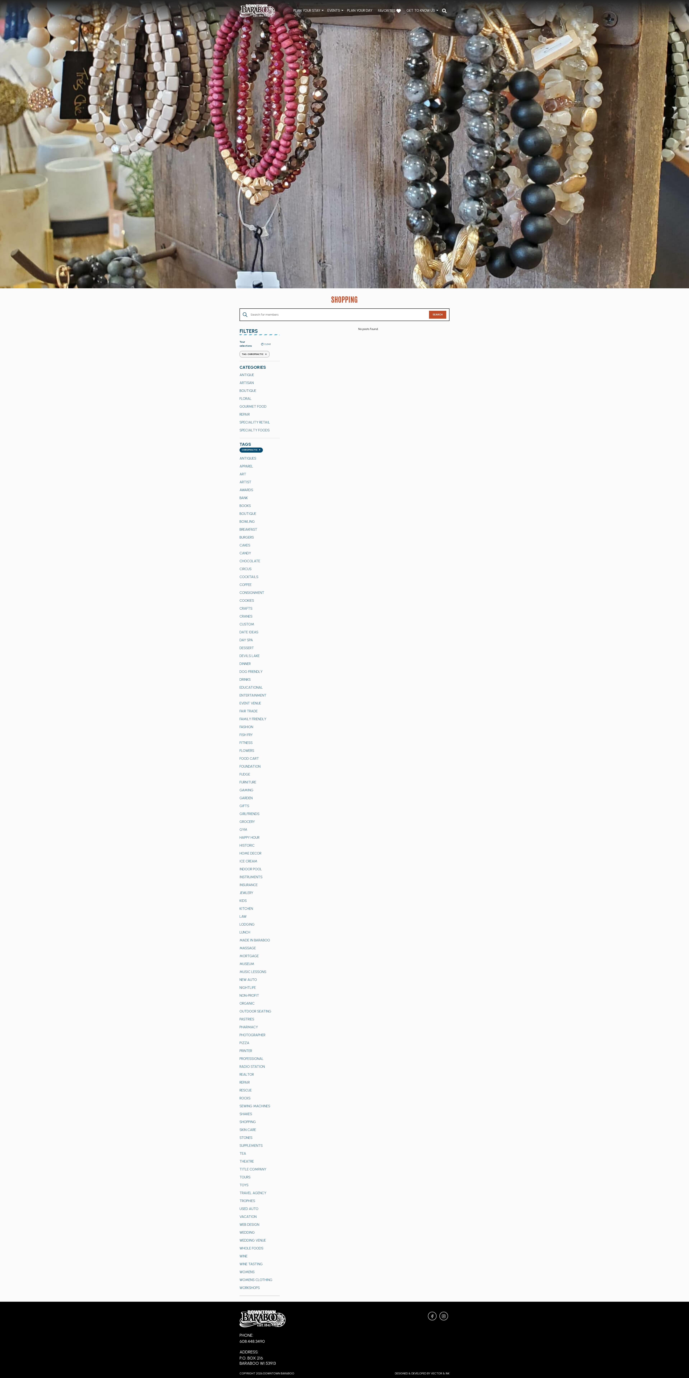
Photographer (252, 1035)
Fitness (246, 742)
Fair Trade (249, 711)
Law (243, 916)
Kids (243, 900)
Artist (245, 482)
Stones (246, 1137)
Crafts (246, 608)
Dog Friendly (251, 671)
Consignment (252, 592)
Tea (243, 1153)
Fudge (245, 774)
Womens (247, 1272)
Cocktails (249, 577)
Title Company (253, 1169)
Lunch (245, 932)
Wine (243, 1256)
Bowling (247, 521)
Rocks (245, 1098)
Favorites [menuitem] (387, 10)
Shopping (248, 1122)
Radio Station (252, 1066)
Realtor (247, 1074)
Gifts (244, 806)
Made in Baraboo (255, 940)
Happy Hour (249, 837)
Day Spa (246, 640)
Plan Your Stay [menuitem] (306, 10)
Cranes (246, 616)
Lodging (247, 924)
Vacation (248, 1216)
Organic (247, 1003)
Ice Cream (248, 861)
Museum (247, 964)
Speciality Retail (255, 422)
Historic (247, 845)
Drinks (245, 679)
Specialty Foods (255, 430)
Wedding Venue (253, 1240)
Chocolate (250, 561)
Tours (245, 1177)
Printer (246, 1051)
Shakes (246, 1114)
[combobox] (251, 450)
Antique (247, 375)
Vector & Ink (440, 1373)
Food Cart (249, 758)
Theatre (247, 1161)
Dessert (247, 648)
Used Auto (249, 1209)
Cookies (247, 600)
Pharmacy (249, 1027)
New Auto (248, 979)
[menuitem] (444, 11)
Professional (252, 1058)
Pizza (244, 1043)
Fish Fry (246, 735)
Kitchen (246, 908)
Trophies (247, 1201)
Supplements (251, 1145)
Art (243, 474)
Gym (243, 829)
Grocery (247, 821)
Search (438, 314)
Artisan (247, 383)
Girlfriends (249, 814)
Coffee (246, 584)
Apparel (246, 466)
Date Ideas (249, 632)
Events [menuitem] (333, 10)
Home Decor (250, 853)
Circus (246, 569)
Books (245, 506)
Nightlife (248, 987)
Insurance (249, 885)
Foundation (250, 766)
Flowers (247, 750)
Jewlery (246, 893)
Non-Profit (249, 995)
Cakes (245, 545)
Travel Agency (253, 1193)
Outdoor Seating (255, 1011)
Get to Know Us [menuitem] (421, 10)
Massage (248, 948)
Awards (246, 490)
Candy (245, 553)
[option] (260, 374)
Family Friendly (253, 719)
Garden (246, 798)
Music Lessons (253, 972)
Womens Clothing (256, 1280)
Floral (246, 398)
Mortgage (249, 956)
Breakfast (248, 529)
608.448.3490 (252, 1341)
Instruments (251, 877)
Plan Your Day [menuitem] (359, 10)
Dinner (245, 663)
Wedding (247, 1232)
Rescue (246, 1090)
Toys (244, 1185)
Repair (245, 414)
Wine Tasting (251, 1264)
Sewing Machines (255, 1106)
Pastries (247, 1019)
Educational (251, 687)
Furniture (248, 782)
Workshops (250, 1287)
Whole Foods (251, 1248)
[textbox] (251, 450)
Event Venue (250, 703)
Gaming (246, 790)
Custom (247, 624)
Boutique (248, 390)
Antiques (248, 458)
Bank (244, 498)
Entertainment (253, 695)
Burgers (247, 537)
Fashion (246, 727)
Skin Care (248, 1130)
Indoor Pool (251, 869)
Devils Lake (250, 656)
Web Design (249, 1224)
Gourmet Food (253, 406)
